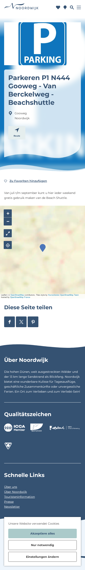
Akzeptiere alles (42, 533)
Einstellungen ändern (42, 557)
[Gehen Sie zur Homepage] (21, 7)
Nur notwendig (42, 545)
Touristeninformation (19, 497)
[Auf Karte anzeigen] (8, 245)
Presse (9, 502)
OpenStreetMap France (20, 297)
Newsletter (12, 507)
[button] (42, 248)
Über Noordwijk (15, 492)
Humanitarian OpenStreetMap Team (63, 295)
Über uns (10, 487)
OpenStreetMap (17, 295)
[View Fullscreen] (8, 233)
